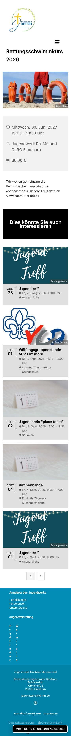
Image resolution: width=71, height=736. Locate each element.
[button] (35, 42)
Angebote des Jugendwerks (27, 592)
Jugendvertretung (21, 617)
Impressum (51, 713)
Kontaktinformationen (27, 713)
